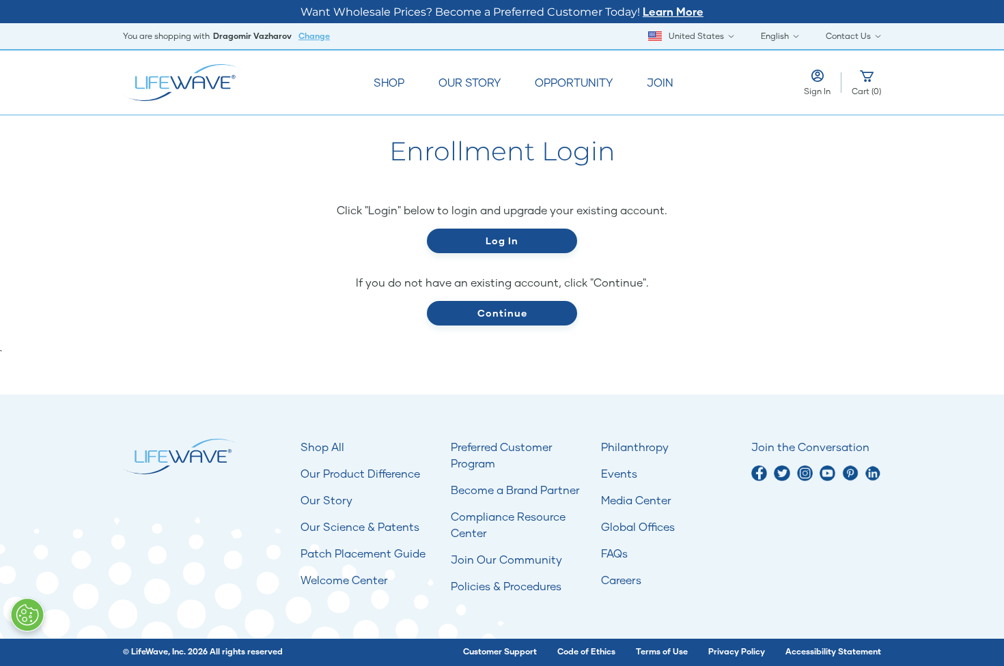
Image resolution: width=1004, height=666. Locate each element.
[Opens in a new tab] (759, 473)
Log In (502, 240)
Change (314, 36)
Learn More (673, 11)
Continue (502, 313)
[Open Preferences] (27, 615)
